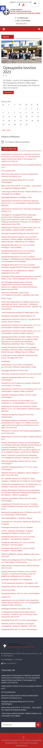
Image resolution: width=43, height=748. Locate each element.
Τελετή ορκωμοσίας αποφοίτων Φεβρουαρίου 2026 (20, 312)
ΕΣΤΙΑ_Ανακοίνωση (8, 171)
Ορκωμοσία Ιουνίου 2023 (19, 69)
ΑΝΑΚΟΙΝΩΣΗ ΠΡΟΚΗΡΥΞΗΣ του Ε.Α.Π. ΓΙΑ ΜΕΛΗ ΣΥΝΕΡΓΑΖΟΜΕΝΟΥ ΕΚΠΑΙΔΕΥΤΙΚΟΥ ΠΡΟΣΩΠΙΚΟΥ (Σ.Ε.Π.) (20, 506)
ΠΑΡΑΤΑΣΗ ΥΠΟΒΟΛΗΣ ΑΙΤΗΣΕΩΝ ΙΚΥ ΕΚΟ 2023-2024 (21, 374)
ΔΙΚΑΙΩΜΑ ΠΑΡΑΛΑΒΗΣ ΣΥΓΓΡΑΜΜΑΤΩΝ (16, 580)
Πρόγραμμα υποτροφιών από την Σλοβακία (17, 527)
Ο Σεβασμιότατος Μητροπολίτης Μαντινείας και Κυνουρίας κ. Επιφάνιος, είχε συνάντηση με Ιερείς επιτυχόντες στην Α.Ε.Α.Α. (19, 614)
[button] (3, 8)
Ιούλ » (9, 130)
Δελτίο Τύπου (6, 298)
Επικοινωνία (21, 23)
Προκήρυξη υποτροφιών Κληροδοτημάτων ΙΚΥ (18, 316)
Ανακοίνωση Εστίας (8, 590)
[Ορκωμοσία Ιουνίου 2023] (21, 42)
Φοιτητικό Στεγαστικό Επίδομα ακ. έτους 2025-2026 (19, 233)
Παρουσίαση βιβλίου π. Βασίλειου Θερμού (16, 518)
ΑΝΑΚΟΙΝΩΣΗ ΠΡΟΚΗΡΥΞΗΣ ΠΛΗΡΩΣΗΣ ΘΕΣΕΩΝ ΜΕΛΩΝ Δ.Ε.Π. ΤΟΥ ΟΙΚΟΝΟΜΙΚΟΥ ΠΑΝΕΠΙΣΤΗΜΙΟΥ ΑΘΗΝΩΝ (20, 203)
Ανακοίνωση (5, 361)
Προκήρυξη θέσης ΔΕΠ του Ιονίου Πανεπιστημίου (19, 620)
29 (21, 124)
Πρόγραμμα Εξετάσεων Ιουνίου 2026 (14, 370)
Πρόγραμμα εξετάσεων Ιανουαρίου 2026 (16, 608)
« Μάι (3, 130)
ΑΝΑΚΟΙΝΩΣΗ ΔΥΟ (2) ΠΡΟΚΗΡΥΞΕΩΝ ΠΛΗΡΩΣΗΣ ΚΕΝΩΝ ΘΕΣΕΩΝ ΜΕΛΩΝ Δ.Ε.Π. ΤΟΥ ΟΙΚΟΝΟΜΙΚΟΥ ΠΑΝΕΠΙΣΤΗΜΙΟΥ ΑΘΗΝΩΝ (20, 602)
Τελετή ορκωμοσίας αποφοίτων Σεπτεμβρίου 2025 (19, 583)
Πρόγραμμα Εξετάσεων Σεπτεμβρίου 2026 (16, 197)
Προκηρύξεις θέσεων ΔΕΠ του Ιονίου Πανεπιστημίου (20, 586)
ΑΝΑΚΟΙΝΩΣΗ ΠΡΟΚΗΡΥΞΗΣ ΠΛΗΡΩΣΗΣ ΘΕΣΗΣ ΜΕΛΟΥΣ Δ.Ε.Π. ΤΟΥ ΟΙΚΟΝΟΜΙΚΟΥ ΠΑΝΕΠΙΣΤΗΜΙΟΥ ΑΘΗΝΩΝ (21, 408)
